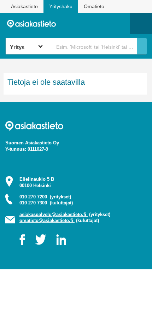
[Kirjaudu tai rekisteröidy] (121, 23)
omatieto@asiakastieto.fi (47, 220)
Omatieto (94, 6)
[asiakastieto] (34, 23)
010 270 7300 (46, 202)
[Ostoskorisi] (88, 23)
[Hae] (142, 46)
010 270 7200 (45, 196)
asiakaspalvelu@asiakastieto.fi (53, 214)
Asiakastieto (24, 6)
